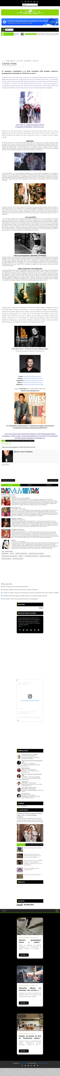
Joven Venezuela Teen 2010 (32, 847)
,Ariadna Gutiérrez (7, 67)
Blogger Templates (42, 1063)
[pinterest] (28, 1)
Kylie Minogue (6, 558)
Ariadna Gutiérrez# (11, 440)
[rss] (31, 1)
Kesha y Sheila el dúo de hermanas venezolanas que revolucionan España (32, 856)
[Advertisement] (30, 47)
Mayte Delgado (18, 558)
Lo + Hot (21, 844)
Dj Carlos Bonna (25, 793)
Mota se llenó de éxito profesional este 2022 (31, 761)
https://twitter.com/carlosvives (18, 426)
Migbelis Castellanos (16, 518)
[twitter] (25, 1)
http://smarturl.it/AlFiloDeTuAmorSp (32, 378)
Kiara (12, 553)
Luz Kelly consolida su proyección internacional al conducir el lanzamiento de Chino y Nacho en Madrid (31, 592)
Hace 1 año (39, 844)
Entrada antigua (52, 480)
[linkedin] (31, 630)
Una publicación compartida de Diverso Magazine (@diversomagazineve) (36, 717)
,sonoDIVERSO (22, 67)
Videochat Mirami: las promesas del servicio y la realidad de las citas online (30, 990)
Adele (21, 556)
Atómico (13, 497)
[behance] (34, 1)
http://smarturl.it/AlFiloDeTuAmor (32, 376)
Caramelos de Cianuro (9, 556)
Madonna (5, 553)
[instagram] (37, 1)
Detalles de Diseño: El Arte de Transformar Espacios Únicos (30, 1038)
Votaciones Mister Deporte (32, 874)
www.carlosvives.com (33, 390)
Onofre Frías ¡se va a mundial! (29, 754)
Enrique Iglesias (45, 556)
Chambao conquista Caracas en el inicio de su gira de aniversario (20, 589)
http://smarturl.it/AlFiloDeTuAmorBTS (33, 384)
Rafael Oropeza (25, 768)
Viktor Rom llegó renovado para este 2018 (31, 774)
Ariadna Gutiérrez (10, 60)
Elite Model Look (16, 507)
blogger (10, 485)
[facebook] (22, 1)
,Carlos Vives (15, 67)
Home (3, 60)
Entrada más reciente (8, 480)
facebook (49, 485)
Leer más (22, 955)
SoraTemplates (23, 1063)
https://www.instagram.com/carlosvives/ (42, 426)
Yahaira (13, 540)
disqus (30, 485)
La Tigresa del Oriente (17, 529)
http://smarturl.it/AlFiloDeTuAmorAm (33, 382)
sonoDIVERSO (27, 60)
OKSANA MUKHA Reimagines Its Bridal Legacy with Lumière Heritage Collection (25, 596)
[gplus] (27, 630)
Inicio (19, 626)
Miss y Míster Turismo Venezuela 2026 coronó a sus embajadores (39, 34)
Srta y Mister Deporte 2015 (28, 787)
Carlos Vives (20, 60)
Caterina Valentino (31, 556)
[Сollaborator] (30, 21)
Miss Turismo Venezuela (15, 34)
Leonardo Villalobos (36, 553)
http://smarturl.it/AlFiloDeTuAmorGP (34, 380)
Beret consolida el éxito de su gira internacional (15, 586)
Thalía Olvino (24, 781)
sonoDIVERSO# (30, 440)
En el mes (30, 844)
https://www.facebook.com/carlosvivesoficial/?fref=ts (31, 428)
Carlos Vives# (20, 440)
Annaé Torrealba (21, 553)
